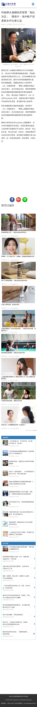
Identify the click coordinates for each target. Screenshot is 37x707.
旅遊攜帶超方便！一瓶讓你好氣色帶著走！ (14, 232)
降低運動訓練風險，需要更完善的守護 (13, 352)
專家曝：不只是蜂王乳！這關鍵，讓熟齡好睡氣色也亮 (17, 256)
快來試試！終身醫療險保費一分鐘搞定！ (13, 425)
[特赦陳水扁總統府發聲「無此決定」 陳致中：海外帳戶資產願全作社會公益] (12, 199)
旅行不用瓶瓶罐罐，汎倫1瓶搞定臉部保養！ (14, 280)
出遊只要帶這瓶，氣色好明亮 (10, 304)
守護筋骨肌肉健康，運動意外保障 (11, 400)
